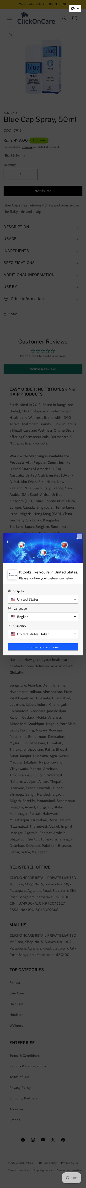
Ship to (18, 591)
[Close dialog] (79, 536)
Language (20, 608)
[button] (75, 8)
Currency (20, 626)
